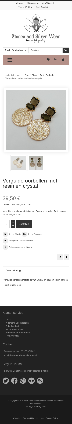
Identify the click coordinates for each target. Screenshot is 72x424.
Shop (34, 75)
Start (27, 75)
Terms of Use (29, 418)
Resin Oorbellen (47, 75)
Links (8, 319)
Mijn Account (33, 3)
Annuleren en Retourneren (18, 332)
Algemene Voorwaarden (17, 323)
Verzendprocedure (14, 329)
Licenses (40, 418)
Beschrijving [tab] (13, 270)
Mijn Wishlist (48, 3)
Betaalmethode (13, 326)
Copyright (17, 418)
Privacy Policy (12, 336)
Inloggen (20, 3)
